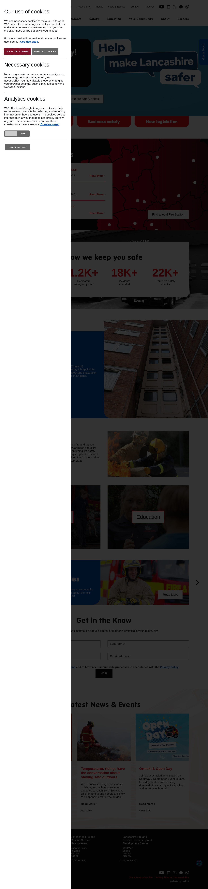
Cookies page (29, 41)
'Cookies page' (49, 124)
